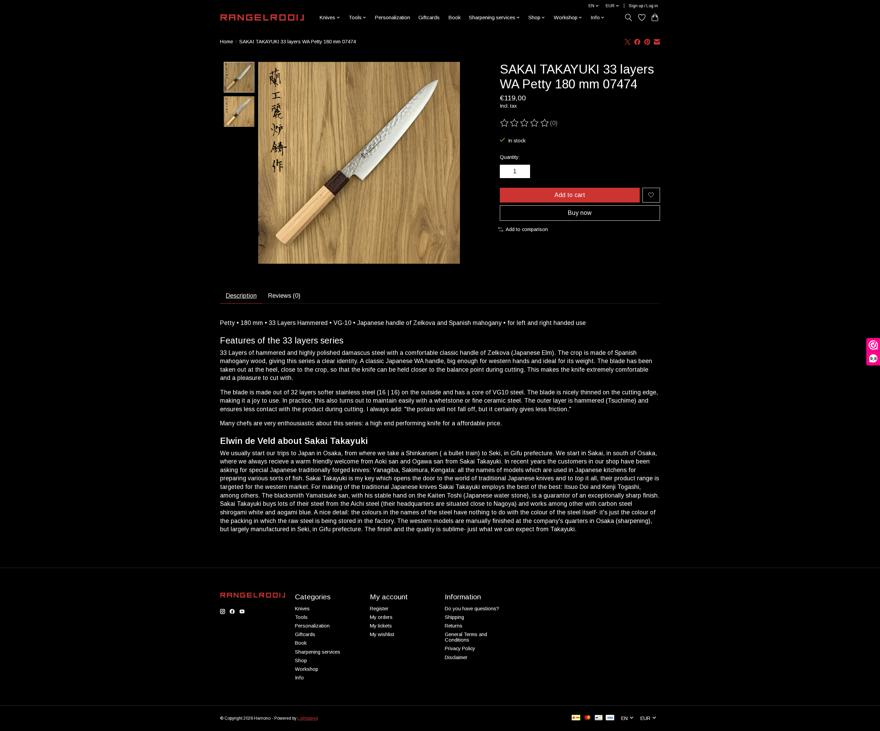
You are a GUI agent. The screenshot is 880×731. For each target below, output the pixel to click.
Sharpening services (317, 652)
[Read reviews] (525, 123)
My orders (381, 617)
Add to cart (569, 195)
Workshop (306, 669)
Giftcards (429, 17)
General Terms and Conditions (466, 637)
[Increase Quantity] (522, 171)
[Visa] (610, 718)
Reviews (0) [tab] (284, 295)
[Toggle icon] (629, 17)
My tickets (381, 626)
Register (379, 608)
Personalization (392, 17)
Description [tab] (241, 295)
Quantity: (510, 157)
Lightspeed (307, 718)
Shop (301, 660)
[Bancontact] (598, 718)
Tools (301, 617)
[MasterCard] (587, 718)
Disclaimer (456, 657)
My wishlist (382, 634)
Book (454, 17)
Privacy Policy (460, 648)
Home (226, 41)
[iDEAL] (576, 718)
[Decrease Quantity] (507, 171)
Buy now (580, 212)
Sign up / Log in (643, 5)
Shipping (454, 617)
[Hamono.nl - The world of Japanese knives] (262, 17)
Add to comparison (527, 229)
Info (299, 677)
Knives (302, 608)
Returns (453, 626)
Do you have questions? (472, 608)
